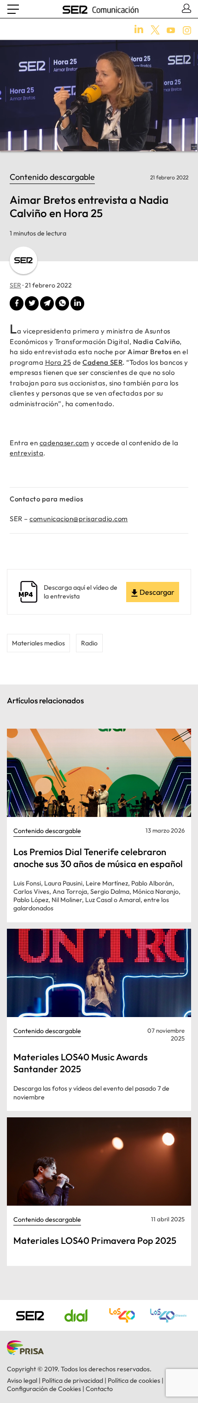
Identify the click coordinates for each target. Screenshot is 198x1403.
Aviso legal (22, 1380)
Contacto (99, 1389)
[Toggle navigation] (13, 9)
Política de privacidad (72, 1380)
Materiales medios (38, 643)
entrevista (26, 452)
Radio (89, 643)
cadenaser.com (64, 442)
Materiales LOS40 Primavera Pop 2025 (94, 1240)
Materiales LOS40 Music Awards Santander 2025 (80, 1063)
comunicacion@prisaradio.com (78, 518)
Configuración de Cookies (44, 1389)
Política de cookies (134, 1380)
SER (15, 285)
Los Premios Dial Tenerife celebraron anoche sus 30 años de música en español (98, 857)
